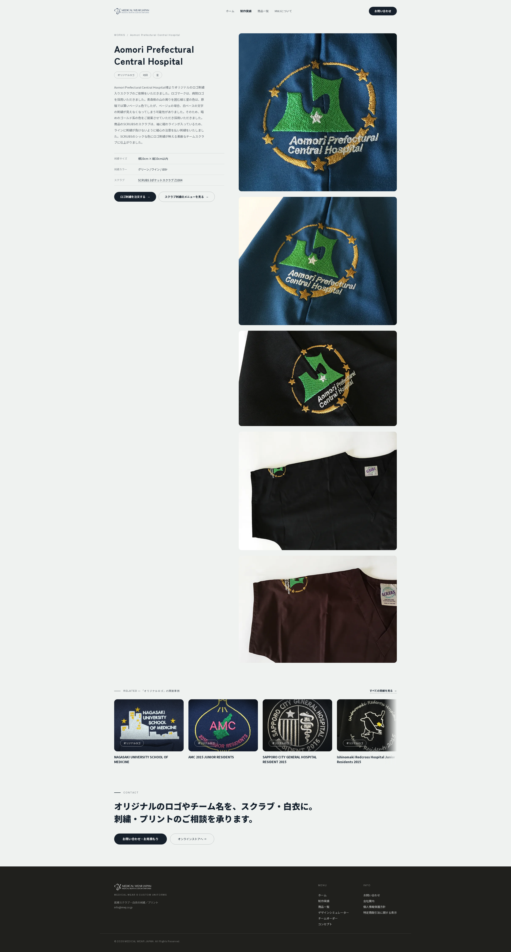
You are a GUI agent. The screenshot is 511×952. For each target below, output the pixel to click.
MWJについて (283, 11)
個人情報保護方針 (374, 906)
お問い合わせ (382, 11)
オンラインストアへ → (192, 839)
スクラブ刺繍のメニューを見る (187, 197)
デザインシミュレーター (333, 912)
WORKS (119, 35)
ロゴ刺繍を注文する (135, 197)
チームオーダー (328, 918)
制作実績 (246, 11)
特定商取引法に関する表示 (380, 912)
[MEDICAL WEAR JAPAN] (131, 11)
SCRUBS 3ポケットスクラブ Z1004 (160, 180)
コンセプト (325, 924)
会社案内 (368, 901)
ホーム (230, 11)
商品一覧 (263, 11)
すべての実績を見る (383, 691)
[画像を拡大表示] (318, 112)
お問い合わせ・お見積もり (140, 839)
